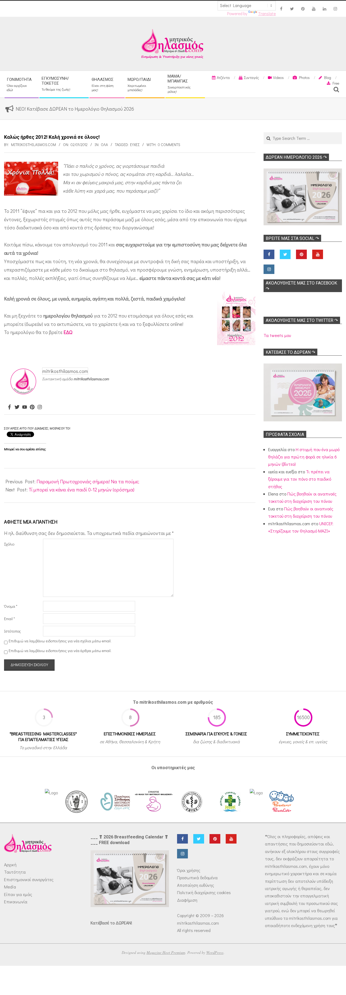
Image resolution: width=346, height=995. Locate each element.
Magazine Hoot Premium (166, 952)
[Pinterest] (32, 407)
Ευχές (134, 144)
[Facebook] (9, 407)
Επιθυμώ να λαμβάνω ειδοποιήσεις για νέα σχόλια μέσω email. (60, 640)
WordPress (215, 952)
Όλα (104, 144)
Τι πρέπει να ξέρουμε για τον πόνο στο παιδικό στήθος (299, 479)
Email (9, 618)
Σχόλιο (9, 544)
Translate (267, 13)
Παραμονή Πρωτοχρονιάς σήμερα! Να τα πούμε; (87, 481)
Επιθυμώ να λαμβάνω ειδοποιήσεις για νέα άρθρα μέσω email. (60, 650)
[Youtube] (24, 407)
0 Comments (169, 144)
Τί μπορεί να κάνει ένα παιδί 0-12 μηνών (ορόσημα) (81, 489)
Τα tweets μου (277, 335)
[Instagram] (39, 407)
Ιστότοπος (12, 631)
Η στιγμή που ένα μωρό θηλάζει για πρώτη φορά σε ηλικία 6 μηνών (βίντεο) (304, 457)
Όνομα (10, 606)
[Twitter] (17, 407)
